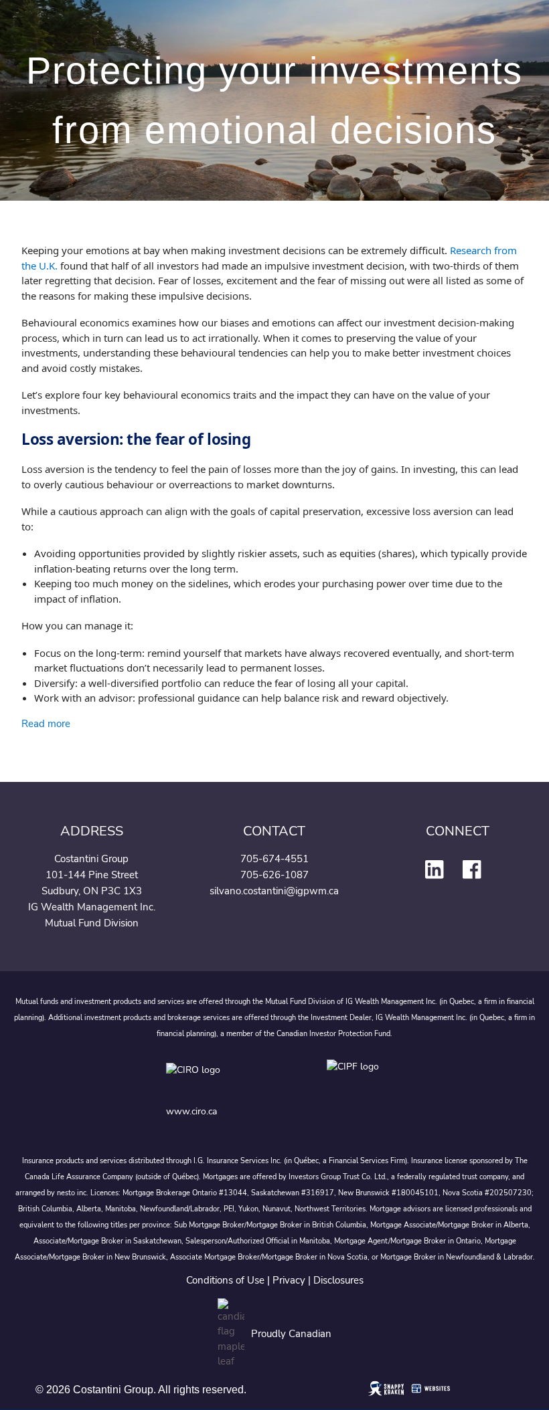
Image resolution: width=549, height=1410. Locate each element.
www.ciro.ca (191, 1111)
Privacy (288, 1280)
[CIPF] (355, 1079)
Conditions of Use (225, 1280)
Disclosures (338, 1280)
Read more (45, 723)
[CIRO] (233, 1079)
